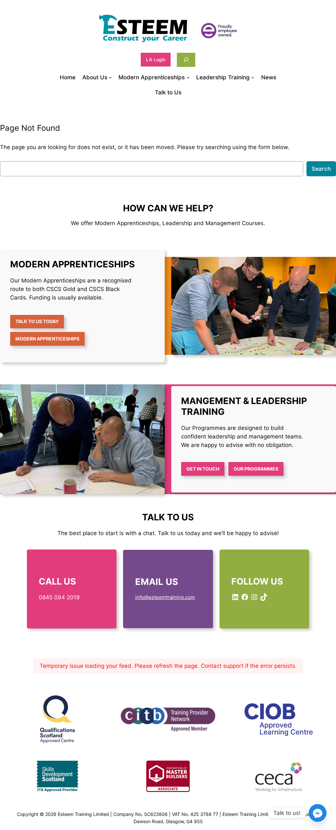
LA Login (155, 59)
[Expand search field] (186, 60)
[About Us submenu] (110, 77)
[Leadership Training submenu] (252, 77)
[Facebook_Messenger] (317, 813)
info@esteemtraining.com (165, 597)
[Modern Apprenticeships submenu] (188, 77)
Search (321, 168)
